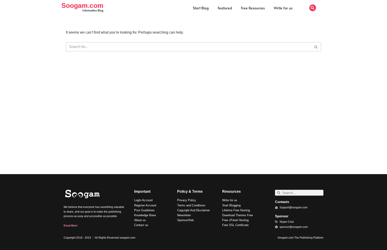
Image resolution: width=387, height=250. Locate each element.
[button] (312, 7)
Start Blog (201, 7)
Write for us (283, 7)
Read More (70, 225)
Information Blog (92, 10)
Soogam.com (82, 5)
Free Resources (253, 7)
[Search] (316, 46)
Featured (225, 7)
